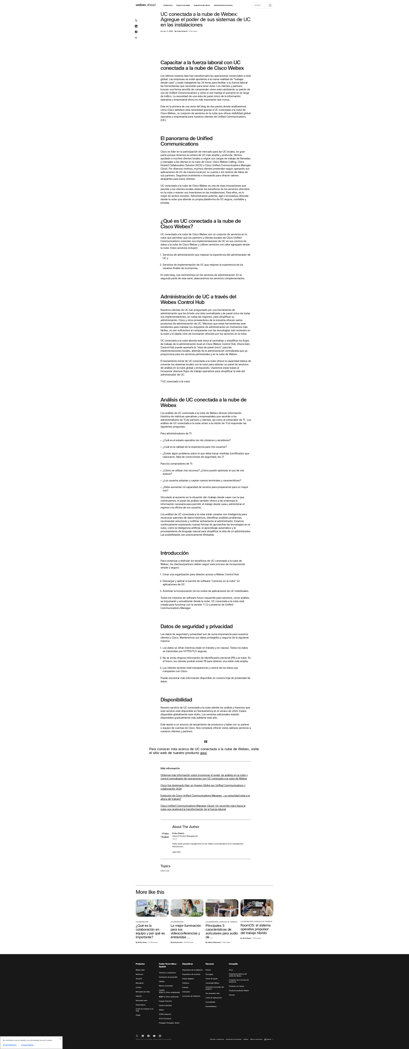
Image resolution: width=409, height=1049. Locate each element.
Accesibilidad (210, 1002)
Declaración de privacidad (168, 977)
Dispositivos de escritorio (191, 974)
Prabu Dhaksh (182, 31)
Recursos (210, 964)
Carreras (232, 995)
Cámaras (185, 987)
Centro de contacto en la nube (144, 1010)
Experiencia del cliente (202, 5)
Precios (208, 970)
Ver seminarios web (213, 993)
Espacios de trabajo (183, 5)
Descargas (209, 974)
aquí (203, 753)
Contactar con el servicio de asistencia (239, 981)
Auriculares (186, 992)
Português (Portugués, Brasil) (169, 1023)
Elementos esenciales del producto (215, 988)
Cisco (231, 970)
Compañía (233, 964)
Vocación (139, 979)
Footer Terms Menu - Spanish (168, 965)
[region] (31, 1042)
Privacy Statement (9, 1045)
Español (162, 990)
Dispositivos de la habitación (192, 970)
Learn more (176, 852)
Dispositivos (187, 964)
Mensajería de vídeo (143, 992)
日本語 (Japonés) (165, 1014)
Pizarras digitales (188, 979)
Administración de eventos (223, 5)
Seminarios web (141, 1000)
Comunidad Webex (212, 983)
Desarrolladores (211, 1006)
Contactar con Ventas (236, 986)
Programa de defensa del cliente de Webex (238, 975)
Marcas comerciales (166, 986)
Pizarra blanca (140, 1005)
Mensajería (139, 983)
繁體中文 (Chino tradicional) (168, 997)
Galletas (162, 981)
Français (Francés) (165, 1001)
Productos (140, 964)
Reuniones (139, 974)
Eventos (138, 987)
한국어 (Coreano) (165, 1018)
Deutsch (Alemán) (165, 1005)
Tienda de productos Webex (239, 990)
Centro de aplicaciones (214, 998)
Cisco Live (165, 871)
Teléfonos (185, 983)
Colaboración (168, 5)
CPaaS (138, 1015)
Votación (139, 996)
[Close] (60, 1039)
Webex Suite (140, 970)
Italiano (161, 1010)
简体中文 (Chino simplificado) (169, 992)
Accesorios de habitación (191, 996)
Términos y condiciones (167, 973)
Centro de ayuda (211, 979)
